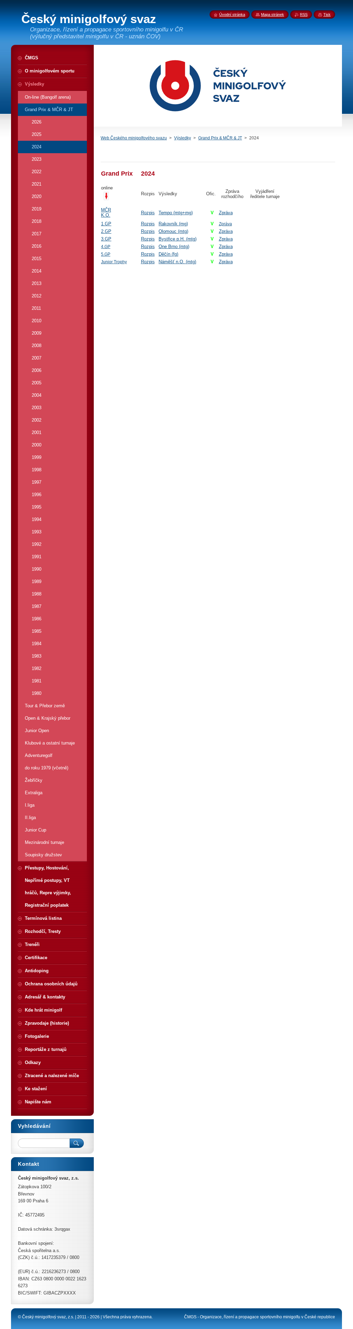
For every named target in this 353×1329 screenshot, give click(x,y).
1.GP (106, 223)
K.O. (105, 215)
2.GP (106, 231)
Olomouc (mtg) (173, 231)
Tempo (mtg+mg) (176, 212)
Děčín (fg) (168, 254)
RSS (303, 14)
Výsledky (182, 138)
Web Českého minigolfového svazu (134, 138)
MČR (106, 210)
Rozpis (148, 212)
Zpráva (226, 212)
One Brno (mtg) (174, 246)
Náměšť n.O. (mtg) (177, 261)
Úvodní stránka (232, 14)
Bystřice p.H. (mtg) (177, 239)
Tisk (327, 14)
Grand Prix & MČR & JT (220, 138)
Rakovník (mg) (173, 223)
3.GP (106, 239)
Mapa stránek (272, 14)
